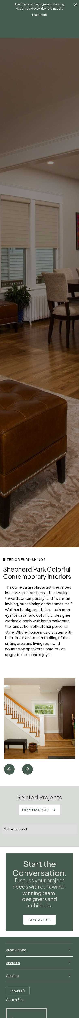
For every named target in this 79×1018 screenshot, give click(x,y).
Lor (75, 4)
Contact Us (39, 920)
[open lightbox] (39, 718)
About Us (13, 963)
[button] (9, 769)
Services (12, 975)
